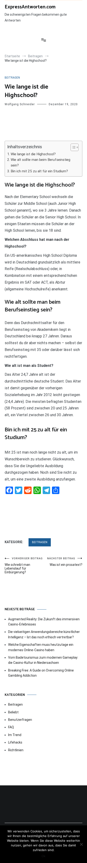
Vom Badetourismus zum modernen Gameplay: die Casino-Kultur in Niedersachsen (43, 660)
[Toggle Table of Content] (72, 147)
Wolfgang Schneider (20, 104)
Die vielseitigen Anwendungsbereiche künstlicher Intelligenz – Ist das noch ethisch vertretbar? (44, 634)
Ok (43, 856)
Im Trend (14, 735)
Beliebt (13, 712)
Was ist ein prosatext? (64, 562)
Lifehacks (15, 742)
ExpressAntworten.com (30, 7)
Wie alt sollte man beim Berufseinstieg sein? (40, 162)
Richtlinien (15, 750)
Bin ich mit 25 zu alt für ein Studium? (39, 171)
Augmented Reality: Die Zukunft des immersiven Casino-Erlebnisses (44, 621)
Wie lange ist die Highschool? (33, 154)
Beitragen (12, 77)
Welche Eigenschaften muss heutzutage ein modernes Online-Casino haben (40, 647)
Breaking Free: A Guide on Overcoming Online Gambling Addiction (41, 672)
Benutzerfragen (20, 720)
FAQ (11, 727)
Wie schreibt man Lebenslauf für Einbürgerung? (24, 565)
